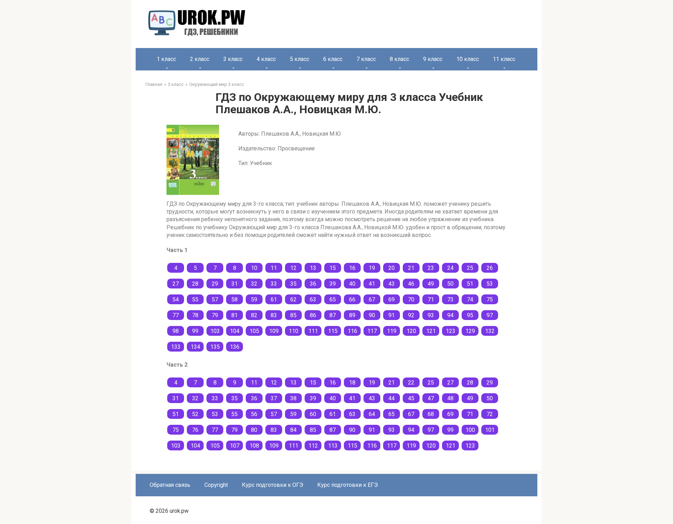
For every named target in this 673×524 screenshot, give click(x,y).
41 (372, 283)
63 (313, 299)
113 (333, 445)
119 (391, 331)
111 (313, 331)
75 (490, 299)
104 (234, 331)
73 (450, 299)
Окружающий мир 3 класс (216, 84)
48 (450, 398)
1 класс (166, 59)
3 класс (233, 59)
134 (195, 346)
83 (274, 315)
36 (313, 283)
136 (234, 346)
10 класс (467, 59)
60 (313, 414)
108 (254, 445)
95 (470, 315)
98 (175, 331)
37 (274, 398)
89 (352, 315)
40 (352, 283)
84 (293, 430)
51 (470, 283)
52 (195, 414)
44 (391, 398)
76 (195, 430)
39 (332, 283)
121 (431, 331)
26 (490, 268)
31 (234, 283)
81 (234, 315)
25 (470, 268)
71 (431, 299)
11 (274, 268)
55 (195, 299)
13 (313, 268)
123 (450, 331)
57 (215, 299)
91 (391, 315)
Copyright (216, 485)
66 (352, 299)
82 (254, 315)
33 (274, 283)
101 (490, 430)
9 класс (432, 59)
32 (254, 283)
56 (254, 414)
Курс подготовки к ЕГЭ (347, 485)
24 (450, 268)
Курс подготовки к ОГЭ (272, 485)
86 (313, 315)
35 (293, 283)
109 (274, 331)
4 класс (266, 59)
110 (293, 331)
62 (293, 299)
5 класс (299, 59)
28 (195, 283)
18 (352, 382)
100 (470, 430)
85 (293, 315)
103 (215, 331)
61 (274, 299)
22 (411, 382)
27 (175, 283)
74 (470, 299)
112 (313, 445)
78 (195, 315)
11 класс (504, 59)
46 (411, 283)
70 (411, 299)
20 (391, 268)
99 (195, 331)
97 (490, 315)
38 (293, 398)
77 (175, 315)
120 (411, 331)
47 (431, 398)
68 (431, 414)
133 (176, 346)
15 (332, 268)
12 (293, 268)
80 (254, 430)
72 (490, 414)
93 (431, 315)
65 (332, 299)
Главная (153, 84)
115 (333, 331)
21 (411, 268)
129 (470, 331)
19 (372, 268)
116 (352, 331)
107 (234, 445)
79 (215, 315)
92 (411, 315)
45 (411, 398)
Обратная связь (170, 485)
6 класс (332, 59)
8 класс (399, 59)
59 (254, 299)
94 (450, 315)
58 (234, 299)
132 (490, 331)
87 (332, 315)
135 (215, 346)
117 (372, 331)
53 (490, 283)
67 (372, 299)
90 (372, 315)
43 (391, 283)
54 (175, 299)
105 (254, 331)
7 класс (366, 59)
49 (431, 283)
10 (254, 268)
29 (215, 283)
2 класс (199, 59)
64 (372, 414)
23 (431, 268)
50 (450, 283)
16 (352, 268)
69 (391, 299)
